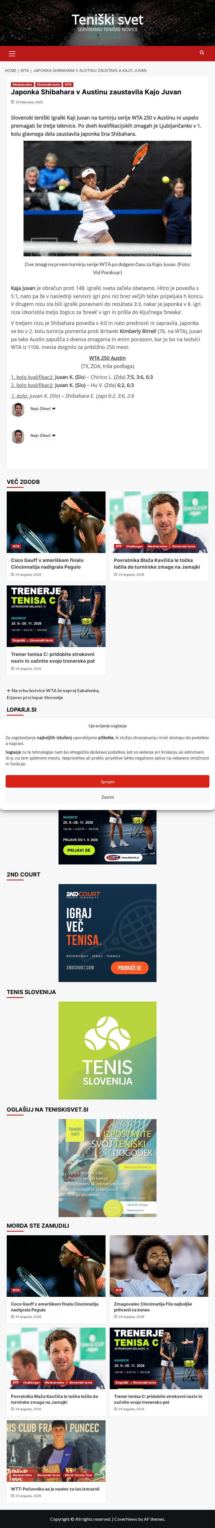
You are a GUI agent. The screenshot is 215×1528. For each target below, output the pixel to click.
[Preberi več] (107, 933)
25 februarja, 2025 (29, 102)
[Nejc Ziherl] (18, 409)
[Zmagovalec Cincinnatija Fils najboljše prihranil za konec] (159, 1266)
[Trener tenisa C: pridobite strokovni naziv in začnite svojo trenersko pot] (56, 616)
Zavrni (107, 796)
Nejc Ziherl (41, 408)
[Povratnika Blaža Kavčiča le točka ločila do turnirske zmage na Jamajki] (159, 522)
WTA (68, 84)
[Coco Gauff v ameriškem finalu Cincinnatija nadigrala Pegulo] (56, 522)
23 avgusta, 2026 (28, 1496)
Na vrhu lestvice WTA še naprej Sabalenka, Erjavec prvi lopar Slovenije (53, 694)
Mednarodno (22, 84)
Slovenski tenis (48, 84)
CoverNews (125, 1519)
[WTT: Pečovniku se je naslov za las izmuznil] (56, 1451)
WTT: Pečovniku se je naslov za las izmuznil (55, 1489)
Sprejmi (107, 781)
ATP (118, 546)
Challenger (134, 546)
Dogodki (19, 640)
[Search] (201, 53)
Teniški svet (107, 19)
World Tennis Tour (78, 1475)
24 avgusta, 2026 (28, 574)
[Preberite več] (107, 815)
